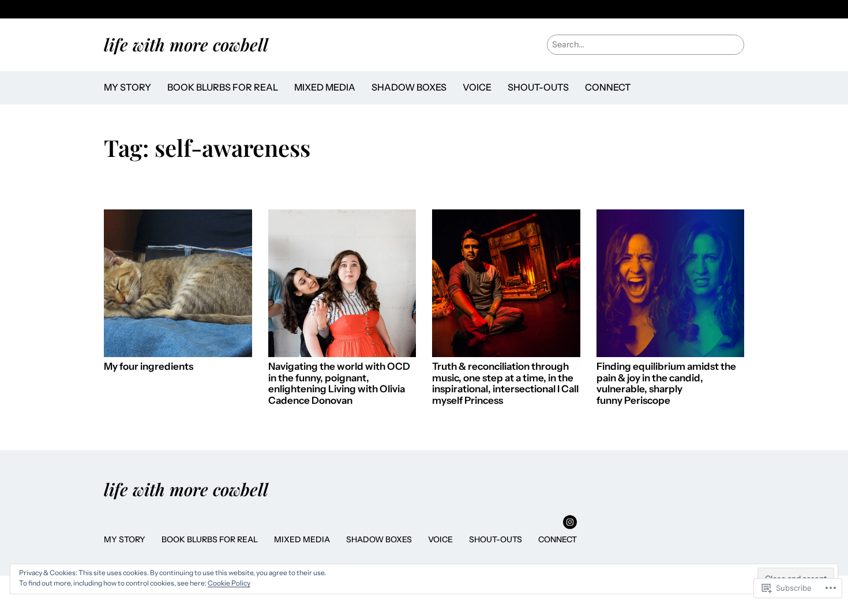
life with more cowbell (186, 44)
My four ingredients (148, 366)
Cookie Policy (229, 583)
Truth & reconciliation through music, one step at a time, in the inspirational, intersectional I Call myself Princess (505, 383)
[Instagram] (570, 522)
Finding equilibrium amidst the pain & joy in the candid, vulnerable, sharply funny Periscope (666, 383)
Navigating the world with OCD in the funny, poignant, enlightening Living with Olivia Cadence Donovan (339, 383)
